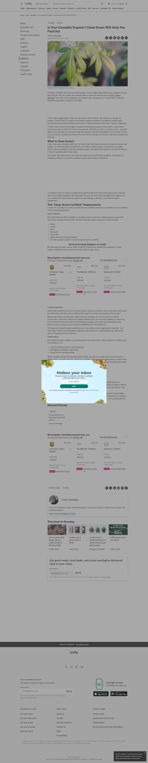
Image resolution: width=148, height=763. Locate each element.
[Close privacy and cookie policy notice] (144, 753)
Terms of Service (91, 390)
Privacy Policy (126, 758)
